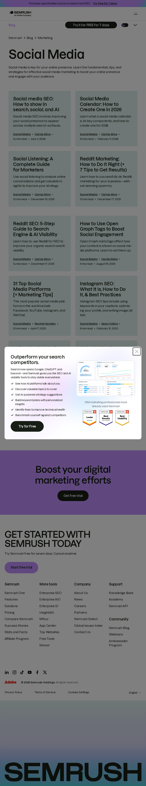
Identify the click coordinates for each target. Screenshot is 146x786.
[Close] (136, 351)
